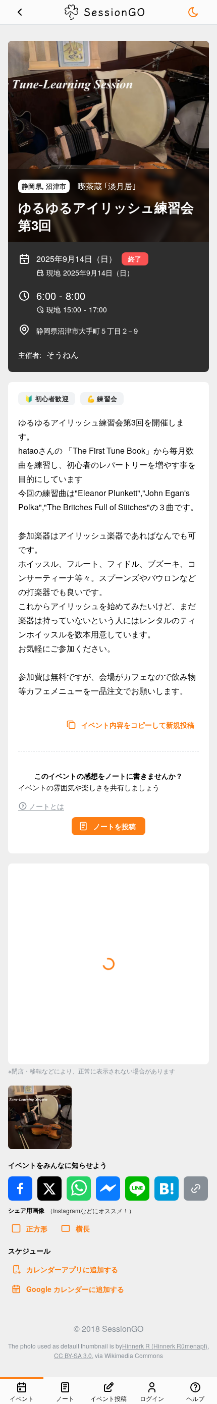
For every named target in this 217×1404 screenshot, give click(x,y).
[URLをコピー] (196, 1188)
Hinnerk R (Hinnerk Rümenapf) (164, 1345)
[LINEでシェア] (137, 1188)
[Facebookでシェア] (20, 1188)
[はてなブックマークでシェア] (166, 1188)
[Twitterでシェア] (49, 1188)
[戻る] (19, 12)
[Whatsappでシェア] (79, 1188)
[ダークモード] (193, 12)
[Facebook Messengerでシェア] (108, 1188)
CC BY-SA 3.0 (73, 1355)
